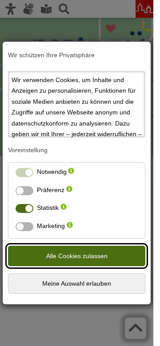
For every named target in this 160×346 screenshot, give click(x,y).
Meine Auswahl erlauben (76, 283)
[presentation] (71, 173)
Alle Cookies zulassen (77, 256)
